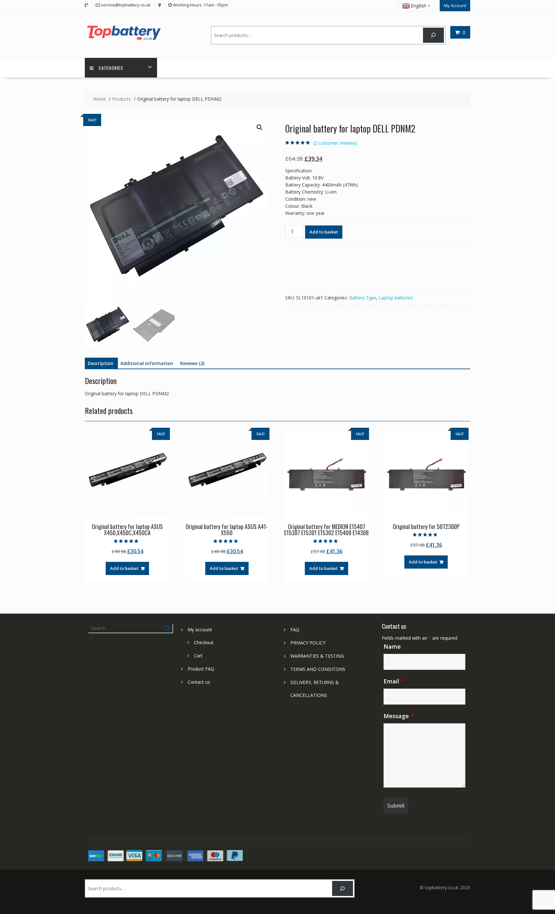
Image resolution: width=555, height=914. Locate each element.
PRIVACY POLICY (307, 643)
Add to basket (324, 232)
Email (393, 681)
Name (392, 646)
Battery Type (362, 298)
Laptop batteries (396, 298)
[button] (259, 127)
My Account (455, 5)
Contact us (199, 682)
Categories (111, 67)
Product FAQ (201, 669)
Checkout (204, 642)
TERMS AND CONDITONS (317, 669)
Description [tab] (100, 363)
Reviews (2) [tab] (192, 363)
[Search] (433, 35)
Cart (198, 656)
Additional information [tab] (146, 363)
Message (398, 716)
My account (200, 629)
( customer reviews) (335, 143)
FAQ (294, 629)
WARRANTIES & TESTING (317, 656)
